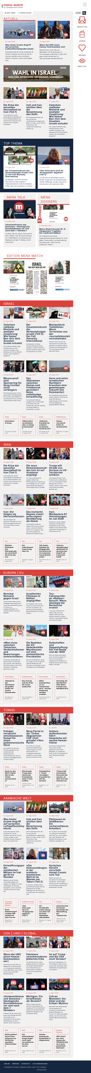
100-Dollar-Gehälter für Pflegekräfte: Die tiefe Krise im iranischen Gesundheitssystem (45, 551)
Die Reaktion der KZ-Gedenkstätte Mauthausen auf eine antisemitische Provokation (35, 649)
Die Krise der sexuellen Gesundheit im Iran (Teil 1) (12, 108)
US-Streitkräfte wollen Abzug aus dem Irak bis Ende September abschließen (44, 911)
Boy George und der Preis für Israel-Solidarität (27, 684)
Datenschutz (26, 1063)
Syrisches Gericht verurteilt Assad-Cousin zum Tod (57, 870)
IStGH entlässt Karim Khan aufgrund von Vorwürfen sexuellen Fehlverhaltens (11, 1040)
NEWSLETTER (82, 27)
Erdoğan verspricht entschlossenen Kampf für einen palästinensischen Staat (14, 738)
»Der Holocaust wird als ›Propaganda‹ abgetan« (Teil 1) (51, 172)
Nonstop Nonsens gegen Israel (11, 596)
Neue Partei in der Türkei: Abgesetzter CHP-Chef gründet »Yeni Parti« (35, 737)
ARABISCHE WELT (17, 798)
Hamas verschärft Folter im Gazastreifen (61, 424)
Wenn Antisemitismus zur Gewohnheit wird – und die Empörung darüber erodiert (45, 687)
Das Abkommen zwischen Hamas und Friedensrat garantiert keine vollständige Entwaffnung (34, 387)
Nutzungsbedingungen (40, 1063)
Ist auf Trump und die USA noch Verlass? (57, 956)
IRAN (7, 444)
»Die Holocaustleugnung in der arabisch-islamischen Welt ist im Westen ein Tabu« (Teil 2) (38, 873)
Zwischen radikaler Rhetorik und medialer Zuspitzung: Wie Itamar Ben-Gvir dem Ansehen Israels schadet (58, 114)
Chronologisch (25, 13)
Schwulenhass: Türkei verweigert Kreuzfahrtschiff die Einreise (44, 776)
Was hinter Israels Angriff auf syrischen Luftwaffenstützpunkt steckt (16, 824)
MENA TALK (82, 66)
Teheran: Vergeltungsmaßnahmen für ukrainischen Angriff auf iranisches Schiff (62, 551)
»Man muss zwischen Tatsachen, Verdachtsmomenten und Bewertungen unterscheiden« (16, 649)
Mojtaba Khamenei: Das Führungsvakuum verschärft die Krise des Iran (11, 551)
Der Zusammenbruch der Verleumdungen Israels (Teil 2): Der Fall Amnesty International (19, 173)
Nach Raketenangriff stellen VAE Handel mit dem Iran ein (11, 913)
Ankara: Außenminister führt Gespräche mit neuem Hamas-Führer (58, 737)
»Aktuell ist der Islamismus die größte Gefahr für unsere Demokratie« (10, 686)
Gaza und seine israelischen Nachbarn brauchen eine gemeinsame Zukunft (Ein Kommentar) (58, 385)
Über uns (7, 1063)
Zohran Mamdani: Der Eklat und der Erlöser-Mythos (58, 1000)
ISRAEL (9, 303)
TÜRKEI (9, 710)
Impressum (15, 1063)
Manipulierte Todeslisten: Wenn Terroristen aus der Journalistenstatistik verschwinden (61, 331)
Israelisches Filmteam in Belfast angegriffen (33, 597)
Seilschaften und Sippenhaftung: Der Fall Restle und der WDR (58, 647)
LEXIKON (82, 41)
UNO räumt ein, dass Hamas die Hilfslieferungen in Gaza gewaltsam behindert (62, 1042)
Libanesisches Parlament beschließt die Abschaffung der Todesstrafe (62, 910)
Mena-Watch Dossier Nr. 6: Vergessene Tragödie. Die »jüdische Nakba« (52, 231)
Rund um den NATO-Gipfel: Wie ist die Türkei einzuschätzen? (10, 776)
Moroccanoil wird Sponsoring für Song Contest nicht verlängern (12, 384)
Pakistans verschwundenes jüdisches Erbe (36, 956)
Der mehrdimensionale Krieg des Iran (27, 548)
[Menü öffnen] (85, 4)
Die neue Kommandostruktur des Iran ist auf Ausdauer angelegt (38, 470)
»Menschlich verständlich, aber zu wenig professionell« (28, 425)
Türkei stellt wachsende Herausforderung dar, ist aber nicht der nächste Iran (62, 776)
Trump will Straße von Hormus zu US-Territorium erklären (58, 470)
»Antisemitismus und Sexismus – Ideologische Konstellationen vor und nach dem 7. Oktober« (17, 228)
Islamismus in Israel (9, 422)
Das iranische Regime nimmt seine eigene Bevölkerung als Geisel (35, 516)
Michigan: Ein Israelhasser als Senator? (34, 998)
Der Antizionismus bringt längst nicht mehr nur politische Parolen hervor (28, 1040)
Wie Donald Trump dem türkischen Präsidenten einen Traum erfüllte (27, 776)
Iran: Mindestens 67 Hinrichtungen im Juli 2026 (58, 515)
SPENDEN (82, 55)
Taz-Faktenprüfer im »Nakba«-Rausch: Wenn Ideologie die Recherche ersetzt (57, 600)
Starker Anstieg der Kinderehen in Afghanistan (45, 1037)
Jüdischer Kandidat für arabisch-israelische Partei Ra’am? (45, 425)
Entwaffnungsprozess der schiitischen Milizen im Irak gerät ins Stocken (16, 871)
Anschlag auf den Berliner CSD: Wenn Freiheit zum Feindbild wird (62, 684)
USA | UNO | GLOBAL (20, 933)
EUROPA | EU (13, 573)
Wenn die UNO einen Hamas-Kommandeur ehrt (52, 46)
